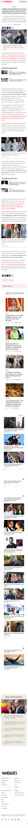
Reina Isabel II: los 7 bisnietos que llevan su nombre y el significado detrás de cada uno (13, 346)
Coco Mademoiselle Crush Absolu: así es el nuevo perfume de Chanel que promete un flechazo (14, 403)
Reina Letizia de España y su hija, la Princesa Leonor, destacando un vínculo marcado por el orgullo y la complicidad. (13, 56)
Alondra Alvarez (17, 24)
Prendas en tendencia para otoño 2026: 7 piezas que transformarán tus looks (14, 374)
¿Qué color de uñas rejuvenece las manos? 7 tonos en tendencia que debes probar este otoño (15, 729)
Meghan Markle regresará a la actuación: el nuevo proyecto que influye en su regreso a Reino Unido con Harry (15, 723)
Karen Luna (16, 408)
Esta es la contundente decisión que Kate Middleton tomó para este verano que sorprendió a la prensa (17, 183)
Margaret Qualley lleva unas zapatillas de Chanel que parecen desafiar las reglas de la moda (14, 736)
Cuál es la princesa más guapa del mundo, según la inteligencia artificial (17, 191)
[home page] (7, 2)
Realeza (14, 6)
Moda (7, 313)
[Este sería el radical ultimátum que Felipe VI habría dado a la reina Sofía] (4, 80)
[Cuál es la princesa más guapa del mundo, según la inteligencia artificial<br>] (4, 190)
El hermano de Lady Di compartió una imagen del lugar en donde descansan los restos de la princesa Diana (18, 73)
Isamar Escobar (17, 322)
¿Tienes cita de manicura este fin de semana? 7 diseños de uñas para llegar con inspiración (15, 742)
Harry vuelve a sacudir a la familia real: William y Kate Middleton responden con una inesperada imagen (14, 717)
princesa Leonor (7, 280)
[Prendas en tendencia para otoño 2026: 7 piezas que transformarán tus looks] (15, 361)
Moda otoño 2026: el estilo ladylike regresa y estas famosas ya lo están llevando (14, 317)
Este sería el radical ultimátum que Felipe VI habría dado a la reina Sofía (18, 80)
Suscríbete (23, 1)
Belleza (8, 398)
